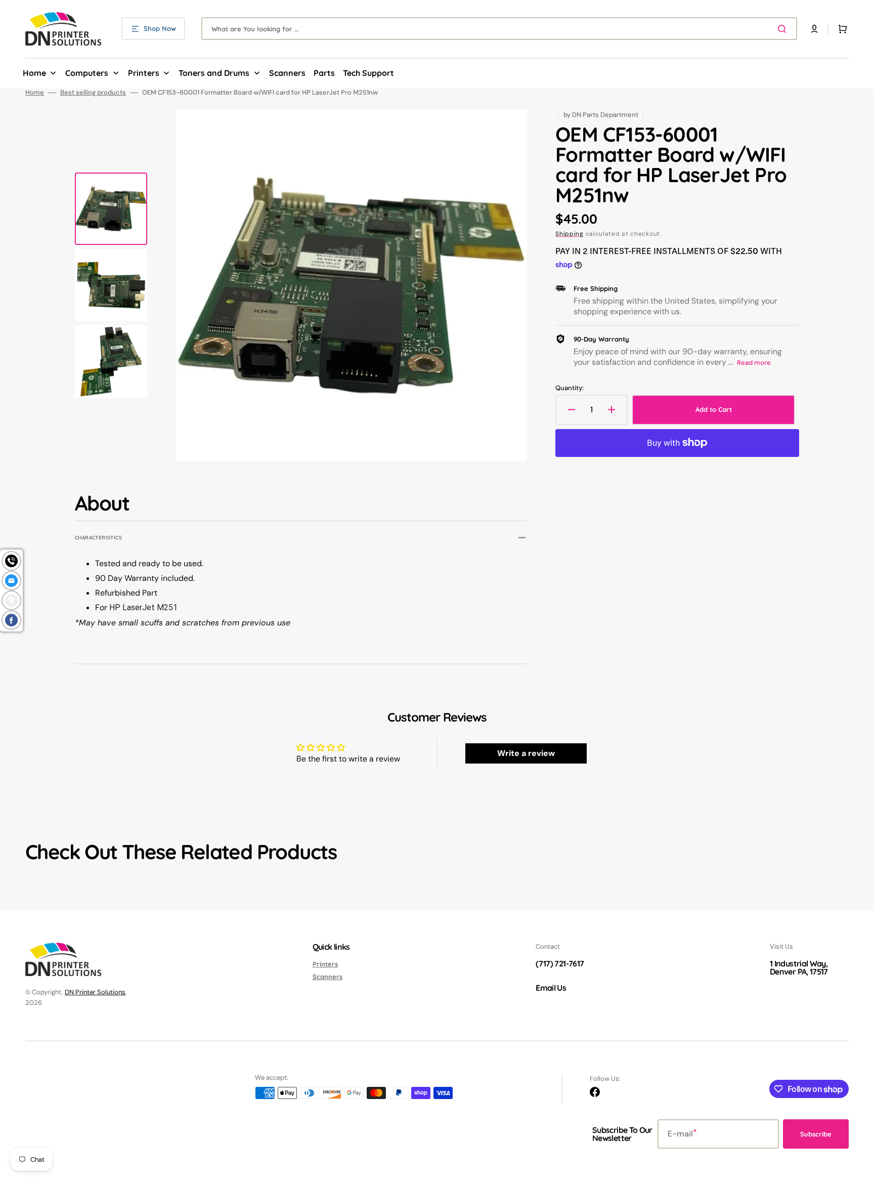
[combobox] (499, 28)
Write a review (526, 753)
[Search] (784, 29)
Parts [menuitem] (324, 73)
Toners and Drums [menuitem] (214, 73)
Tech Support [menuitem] (368, 73)
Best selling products (93, 93)
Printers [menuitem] (143, 73)
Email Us (551, 988)
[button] (814, 29)
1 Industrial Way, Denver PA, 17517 (799, 967)
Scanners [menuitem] (287, 73)
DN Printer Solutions (95, 992)
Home (34, 93)
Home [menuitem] (34, 73)
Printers (325, 964)
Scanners (327, 977)
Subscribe (816, 1134)
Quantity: (569, 388)
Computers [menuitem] (86, 73)
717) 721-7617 (561, 963)
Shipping (569, 234)
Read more (754, 362)
